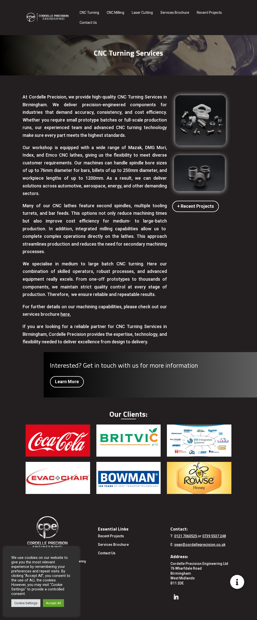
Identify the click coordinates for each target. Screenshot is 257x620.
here (65, 314)
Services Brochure (174, 13)
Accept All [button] (53, 603)
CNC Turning (89, 13)
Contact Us (88, 23)
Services (105, 545)
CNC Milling (115, 13)
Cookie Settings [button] (25, 603)
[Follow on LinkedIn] (175, 596)
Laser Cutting (142, 13)
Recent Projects (209, 13)
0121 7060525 (185, 536)
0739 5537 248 (214, 536)
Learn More (67, 381)
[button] (237, 582)
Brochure (120, 545)
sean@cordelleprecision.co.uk (199, 545)
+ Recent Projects (195, 206)
